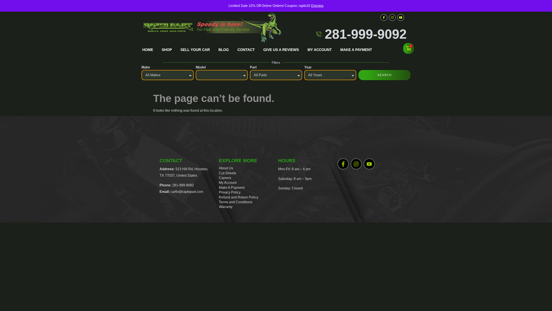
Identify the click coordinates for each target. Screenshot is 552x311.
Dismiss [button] (317, 6)
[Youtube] (400, 17)
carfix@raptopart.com (187, 192)
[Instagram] (392, 17)
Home (147, 50)
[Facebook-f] (383, 17)
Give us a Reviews (281, 50)
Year (308, 67)
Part (253, 67)
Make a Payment (356, 50)
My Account (319, 50)
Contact (246, 50)
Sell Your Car (195, 50)
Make (145, 67)
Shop (167, 50)
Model (201, 67)
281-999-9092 (366, 34)
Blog (223, 50)
